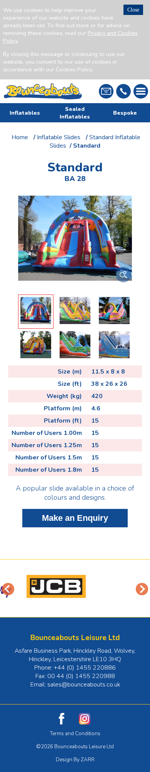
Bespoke (125, 113)
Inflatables (25, 113)
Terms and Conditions (75, 733)
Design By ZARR (75, 759)
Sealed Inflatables (75, 112)
